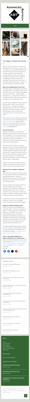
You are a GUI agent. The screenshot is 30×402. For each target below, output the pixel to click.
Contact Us (5, 349)
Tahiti (7, 123)
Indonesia (5, 126)
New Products (6, 345)
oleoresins (5, 245)
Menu (15, 25)
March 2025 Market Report (9, 357)
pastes (8, 243)
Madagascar (6, 121)
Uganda (24, 123)
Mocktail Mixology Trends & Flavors (12, 316)
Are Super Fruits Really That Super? (11, 264)
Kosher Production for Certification (11, 323)
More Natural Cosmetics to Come (11, 271)
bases (4, 243)
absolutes (13, 243)
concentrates (23, 241)
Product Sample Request (9, 348)
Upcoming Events (7, 346)
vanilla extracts (15, 241)
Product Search (6, 343)
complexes (19, 243)
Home (4, 342)
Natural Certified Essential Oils (10, 330)
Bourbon (13, 121)
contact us (15, 245)
